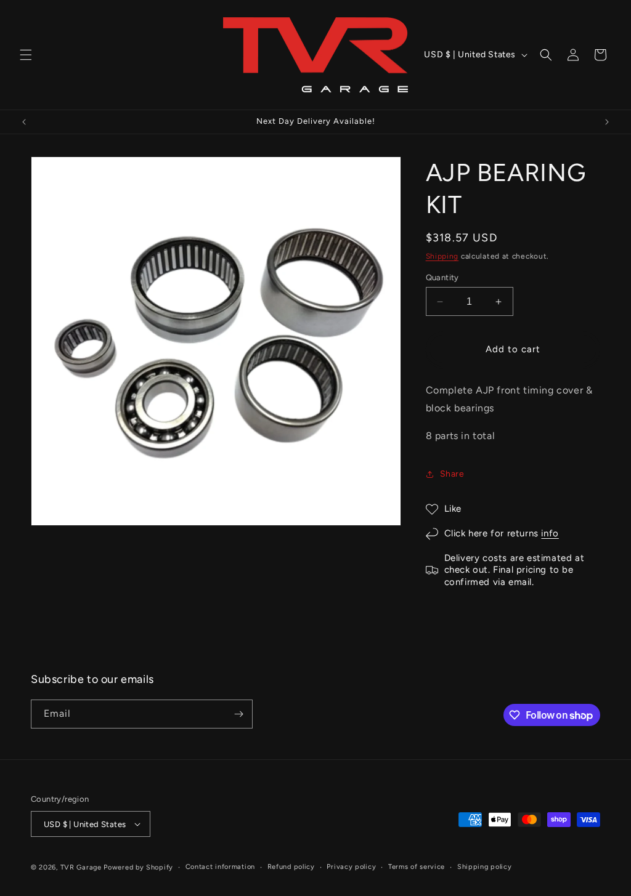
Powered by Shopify (138, 867)
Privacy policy (351, 867)
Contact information (220, 867)
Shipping (442, 256)
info (549, 533)
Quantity (442, 277)
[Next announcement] (607, 122)
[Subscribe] (238, 714)
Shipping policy (484, 867)
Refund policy (291, 867)
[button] (25, 54)
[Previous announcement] (24, 122)
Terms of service (416, 867)
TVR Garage (81, 867)
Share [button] (452, 474)
